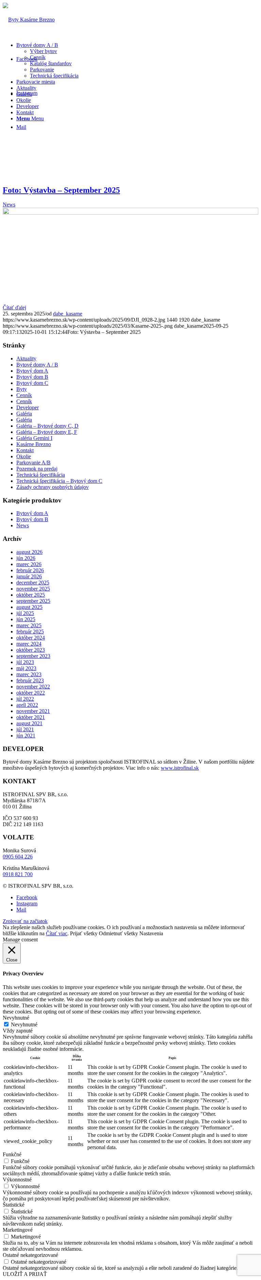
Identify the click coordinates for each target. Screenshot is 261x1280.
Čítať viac (56, 933)
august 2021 (29, 723)
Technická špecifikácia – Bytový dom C (59, 481)
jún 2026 (25, 558)
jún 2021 (25, 735)
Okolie (23, 456)
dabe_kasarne (67, 314)
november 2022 (33, 686)
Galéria (24, 413)
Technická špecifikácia (40, 475)
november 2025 (33, 589)
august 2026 (29, 552)
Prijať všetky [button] (84, 933)
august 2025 (29, 607)
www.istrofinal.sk (180, 768)
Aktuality (26, 358)
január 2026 (29, 576)
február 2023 (30, 680)
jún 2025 (25, 619)
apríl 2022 (27, 705)
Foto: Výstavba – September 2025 (61, 190)
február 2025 (30, 631)
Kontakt (25, 450)
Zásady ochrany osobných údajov (52, 487)
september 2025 (33, 601)
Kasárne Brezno (33, 444)
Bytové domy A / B (37, 365)
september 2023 (33, 656)
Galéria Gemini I (34, 438)
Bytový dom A (32, 371)
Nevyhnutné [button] (16, 1018)
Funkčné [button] (12, 1154)
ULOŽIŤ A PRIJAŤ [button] (25, 1274)
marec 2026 (28, 564)
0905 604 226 (18, 856)
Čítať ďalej (14, 307)
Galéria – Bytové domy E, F (46, 432)
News (9, 204)
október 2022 (30, 693)
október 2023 (30, 650)
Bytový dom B (32, 377)
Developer (27, 407)
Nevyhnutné (24, 1024)
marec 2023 (28, 674)
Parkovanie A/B (33, 462)
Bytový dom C (32, 383)
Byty (21, 389)
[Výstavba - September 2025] (130, 213)
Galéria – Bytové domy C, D (47, 426)
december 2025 (32, 582)
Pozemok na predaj (36, 469)
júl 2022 (25, 699)
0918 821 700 (18, 874)
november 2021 (33, 711)
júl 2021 (25, 729)
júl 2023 (25, 662)
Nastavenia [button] (151, 933)
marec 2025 (28, 625)
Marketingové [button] (18, 1230)
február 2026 (30, 570)
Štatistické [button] (13, 1205)
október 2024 (30, 638)
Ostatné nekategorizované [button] (30, 1255)
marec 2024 (28, 644)
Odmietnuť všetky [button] (118, 933)
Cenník (24, 395)
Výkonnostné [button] (17, 1179)
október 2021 (30, 717)
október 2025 (30, 595)
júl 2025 (25, 613)
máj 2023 (26, 668)
